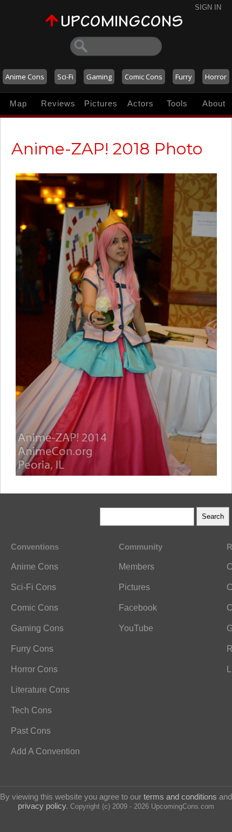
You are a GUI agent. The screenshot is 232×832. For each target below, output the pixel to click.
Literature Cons (40, 689)
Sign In (208, 7)
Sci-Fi (65, 77)
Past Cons (31, 730)
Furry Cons (32, 648)
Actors (140, 103)
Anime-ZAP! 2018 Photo (106, 149)
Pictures (101, 103)
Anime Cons (24, 77)
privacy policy (42, 805)
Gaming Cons (37, 628)
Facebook (138, 607)
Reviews (58, 103)
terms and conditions (180, 796)
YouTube (136, 628)
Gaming (99, 77)
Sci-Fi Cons (33, 587)
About (214, 103)
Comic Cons (143, 77)
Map (18, 103)
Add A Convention (45, 751)
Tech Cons (31, 710)
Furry (183, 77)
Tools (177, 103)
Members (136, 566)
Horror (216, 77)
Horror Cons (34, 669)
